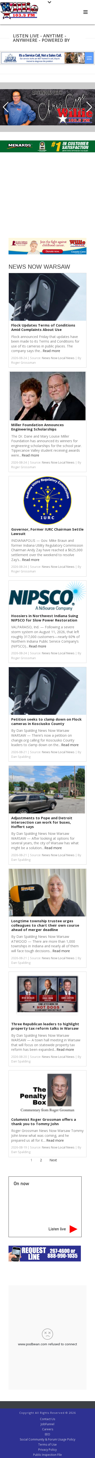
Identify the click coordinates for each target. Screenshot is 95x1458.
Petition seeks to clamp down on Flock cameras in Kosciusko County (46, 721)
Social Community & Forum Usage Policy (47, 1439)
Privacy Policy (47, 1450)
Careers (47, 1429)
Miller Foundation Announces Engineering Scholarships (37, 426)
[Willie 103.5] (19, 11)
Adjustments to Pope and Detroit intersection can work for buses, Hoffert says (41, 822)
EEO (47, 1434)
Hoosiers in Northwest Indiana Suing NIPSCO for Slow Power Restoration (44, 617)
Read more (51, 350)
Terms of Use (47, 1445)
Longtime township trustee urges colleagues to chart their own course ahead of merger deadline (45, 925)
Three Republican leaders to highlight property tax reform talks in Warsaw (45, 1026)
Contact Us (47, 1419)
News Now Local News (58, 358)
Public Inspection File (47, 1455)
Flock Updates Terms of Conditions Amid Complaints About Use (43, 327)
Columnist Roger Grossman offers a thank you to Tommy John (43, 1121)
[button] (5, 107)
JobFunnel (47, 1424)
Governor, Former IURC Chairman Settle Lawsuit (47, 531)
